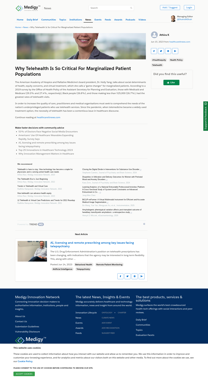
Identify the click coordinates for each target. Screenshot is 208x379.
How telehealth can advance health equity (34, 193)
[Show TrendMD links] (144, 224)
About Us (20, 316)
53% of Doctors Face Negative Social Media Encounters (48, 131)
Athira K (164, 34)
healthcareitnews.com (179, 41)
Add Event (107, 323)
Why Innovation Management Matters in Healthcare (46, 153)
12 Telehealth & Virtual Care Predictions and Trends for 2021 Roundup (46, 200)
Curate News (108, 318)
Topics (139, 329)
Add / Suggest (170, 7)
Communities (143, 324)
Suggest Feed (108, 333)
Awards (79, 327)
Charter (122, 312)
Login (189, 7)
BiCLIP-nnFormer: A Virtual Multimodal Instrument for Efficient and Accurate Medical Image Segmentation (113, 201)
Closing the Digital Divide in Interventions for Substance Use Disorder (110, 169)
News (78, 317)
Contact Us (21, 321)
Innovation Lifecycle (86, 312)
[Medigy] (28, 8)
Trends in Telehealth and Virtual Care (32, 186)
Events (79, 322)
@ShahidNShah (184, 19)
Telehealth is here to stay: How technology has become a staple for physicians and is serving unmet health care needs (45, 170)
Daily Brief (141, 319)
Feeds (79, 333)
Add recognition (110, 328)
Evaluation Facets (145, 335)
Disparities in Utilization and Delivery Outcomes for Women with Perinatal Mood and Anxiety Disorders (112, 178)
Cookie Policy (25, 361)
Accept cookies (24, 374)
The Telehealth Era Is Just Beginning (32, 179)
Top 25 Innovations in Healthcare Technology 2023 (46, 150)
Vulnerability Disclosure (27, 331)
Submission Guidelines (27, 326)
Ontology (107, 312)
